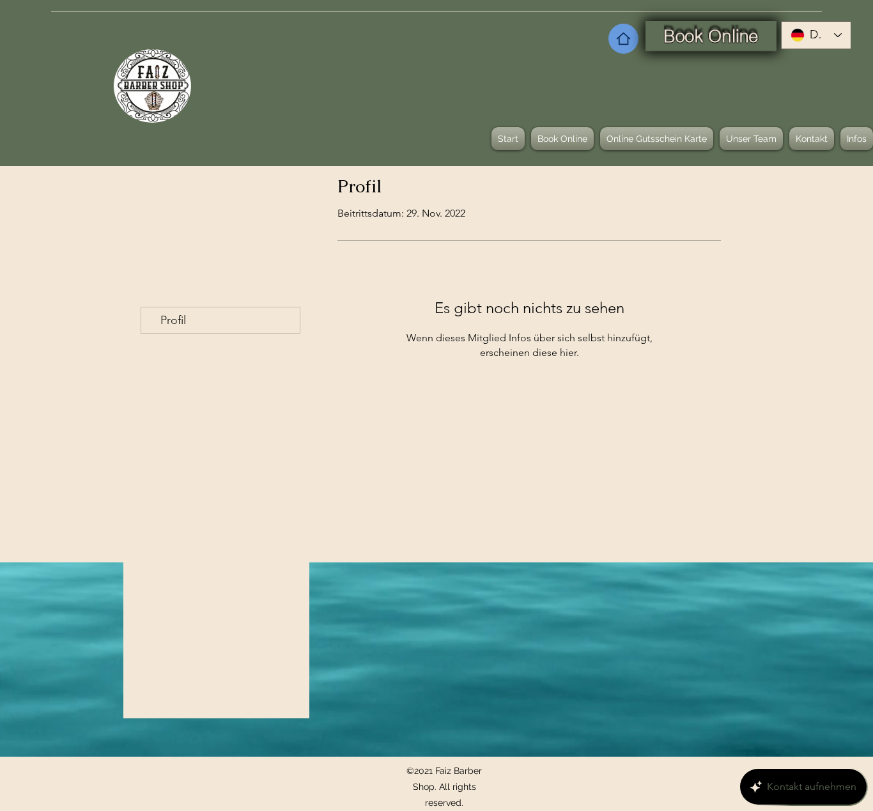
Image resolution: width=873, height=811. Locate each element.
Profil (173, 320)
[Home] (623, 39)
